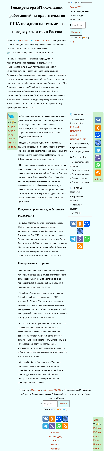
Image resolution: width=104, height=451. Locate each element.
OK (86, 37)
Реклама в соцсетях (76, 207)
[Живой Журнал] (98, 145)
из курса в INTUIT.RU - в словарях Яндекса (79, 182)
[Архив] (73, 135)
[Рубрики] (74, 127)
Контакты (12, 147)
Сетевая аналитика (81, 174)
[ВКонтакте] (98, 122)
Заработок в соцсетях (76, 199)
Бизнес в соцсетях (80, 170)
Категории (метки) (80, 151)
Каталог (11, 139)
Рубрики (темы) (79, 147)
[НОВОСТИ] (75, 131)
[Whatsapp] (98, 167)
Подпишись (75, 32)
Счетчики (76, 213)
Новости (12, 143)
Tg (72, 42)
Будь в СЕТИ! (76, 7)
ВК (80, 37)
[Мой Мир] (98, 137)
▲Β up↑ (98, 179)
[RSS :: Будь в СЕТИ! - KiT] (98, 175)
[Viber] (98, 160)
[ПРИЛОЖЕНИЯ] (78, 139)
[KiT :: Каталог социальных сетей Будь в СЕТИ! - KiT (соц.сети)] (11, 118)
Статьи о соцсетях (80, 182)
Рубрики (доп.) (55, 436)
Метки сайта (77, 123)
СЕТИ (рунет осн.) (80, 143)
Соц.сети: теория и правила (80, 164)
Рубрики (11, 126)
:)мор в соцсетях (79, 178)
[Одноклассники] (98, 130)
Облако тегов (78, 119)
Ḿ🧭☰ (13, 122)
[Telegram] (98, 152)
